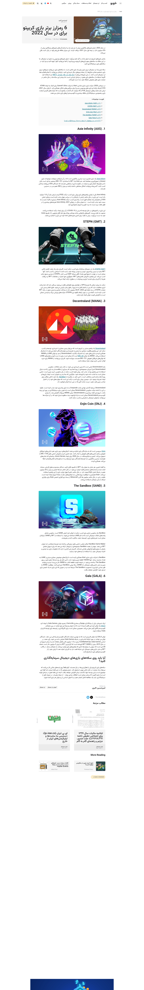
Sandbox (62, 377)
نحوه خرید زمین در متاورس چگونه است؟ (84, 764)
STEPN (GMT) (100, 269)
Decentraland (100, 348)
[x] (91, 697)
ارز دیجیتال (42, 687)
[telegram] (45, 3)
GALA (103, 626)
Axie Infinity (101, 178)
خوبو (113, 3)
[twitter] (51, 3)
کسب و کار (37, 721)
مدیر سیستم (99, 747)
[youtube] (48, 3)
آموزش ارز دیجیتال (52, 687)
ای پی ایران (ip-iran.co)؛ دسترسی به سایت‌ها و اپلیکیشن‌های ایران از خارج (55, 737)
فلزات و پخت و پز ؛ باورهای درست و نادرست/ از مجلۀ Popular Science (59, 764)
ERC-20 (80, 356)
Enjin (103, 451)
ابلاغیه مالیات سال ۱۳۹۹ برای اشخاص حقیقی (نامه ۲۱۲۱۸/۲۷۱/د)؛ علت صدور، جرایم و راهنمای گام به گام (90, 737)
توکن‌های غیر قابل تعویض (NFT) (63, 74)
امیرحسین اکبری (63, 20)
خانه (121, 12)
